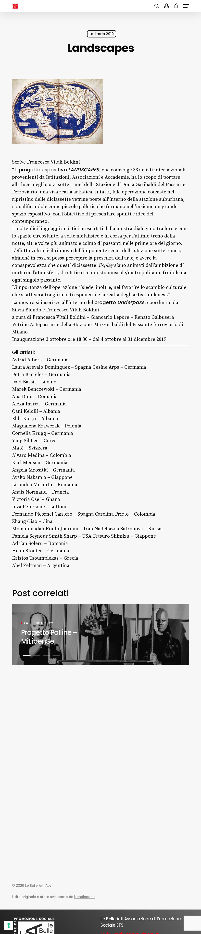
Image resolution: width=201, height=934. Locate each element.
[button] (186, 5)
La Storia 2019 (101, 33)
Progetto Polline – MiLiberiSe (49, 637)
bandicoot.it (84, 896)
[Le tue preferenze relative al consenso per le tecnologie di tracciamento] (8, 925)
